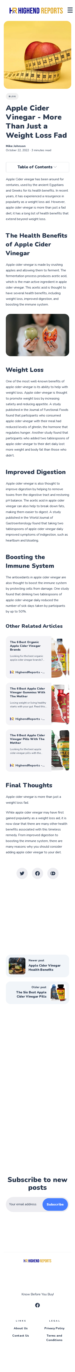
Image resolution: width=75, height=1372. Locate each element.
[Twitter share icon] (22, 873)
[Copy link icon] (53, 873)
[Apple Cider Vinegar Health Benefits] (37, 966)
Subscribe (55, 1204)
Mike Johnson (16, 146)
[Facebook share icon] (37, 873)
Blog (12, 96)
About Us (21, 1328)
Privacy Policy (54, 1328)
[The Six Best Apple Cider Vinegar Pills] (37, 992)
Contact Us (20, 1336)
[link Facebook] (37, 1306)
